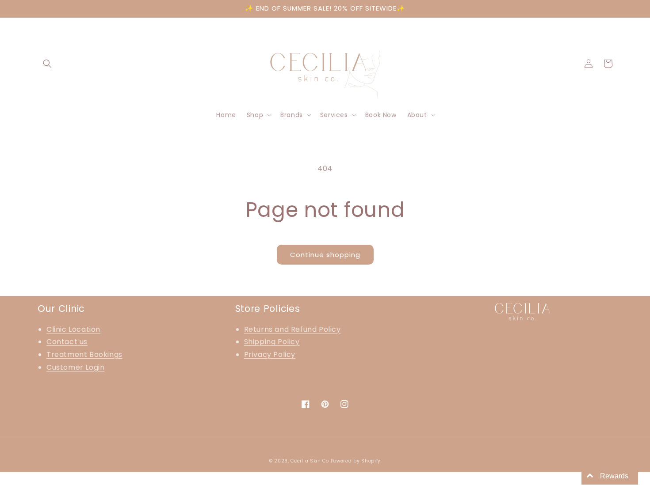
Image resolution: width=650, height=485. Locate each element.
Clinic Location (73, 329)
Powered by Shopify (356, 461)
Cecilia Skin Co (310, 461)
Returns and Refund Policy (292, 329)
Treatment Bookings (84, 354)
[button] (47, 63)
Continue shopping (325, 254)
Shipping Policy (272, 342)
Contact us (67, 342)
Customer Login (75, 367)
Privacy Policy (269, 354)
